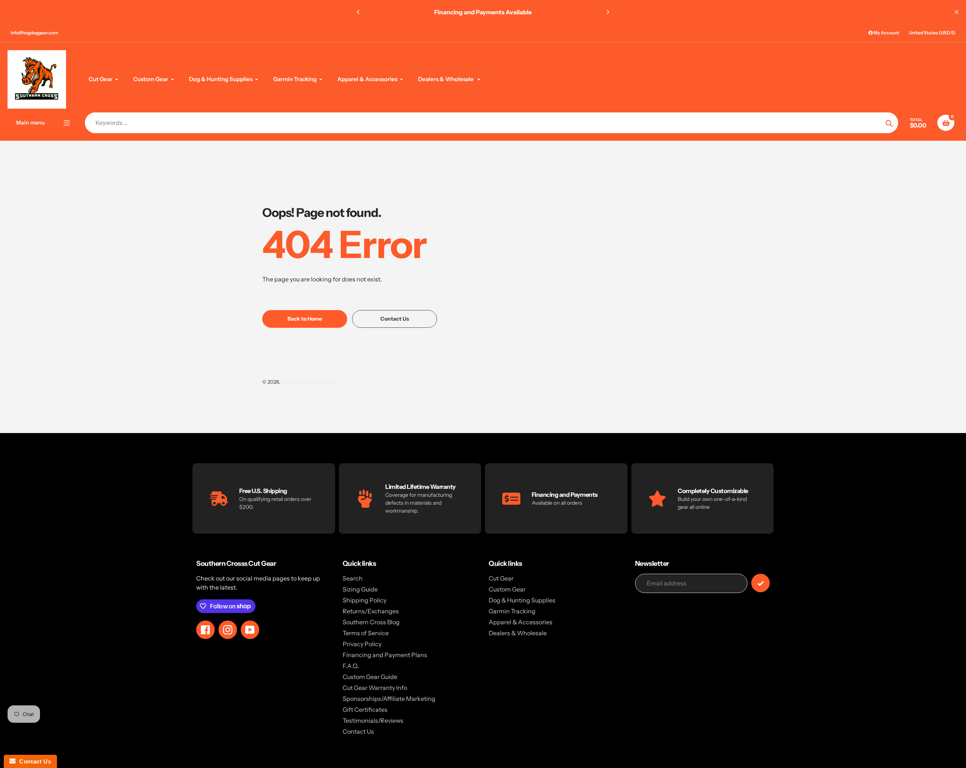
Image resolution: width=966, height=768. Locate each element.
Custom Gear (507, 589)
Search (353, 578)
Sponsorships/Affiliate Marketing (389, 698)
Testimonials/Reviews (373, 720)
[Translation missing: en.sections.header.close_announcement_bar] (956, 12)
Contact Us (358, 731)
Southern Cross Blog (371, 622)
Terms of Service (366, 633)
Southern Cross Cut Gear (310, 382)
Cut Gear (501, 578)
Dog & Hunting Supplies (522, 600)
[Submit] (760, 583)
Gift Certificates (365, 709)
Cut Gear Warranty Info (375, 687)
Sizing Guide (360, 589)
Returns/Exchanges (371, 611)
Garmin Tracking (512, 611)
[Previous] (358, 12)
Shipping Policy (364, 600)
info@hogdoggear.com (34, 32)
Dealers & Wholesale (518, 633)
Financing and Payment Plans (385, 655)
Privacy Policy (362, 644)
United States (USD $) (932, 32)
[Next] (607, 12)
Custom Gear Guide (370, 676)
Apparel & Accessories (520, 622)
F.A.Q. (351, 666)
